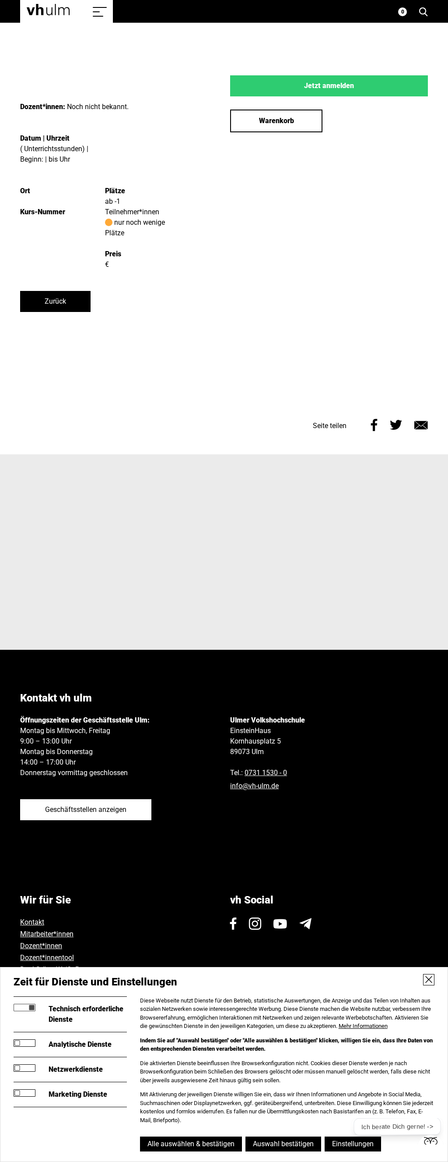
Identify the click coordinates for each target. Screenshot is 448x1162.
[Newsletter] (305, 923)
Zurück (55, 301)
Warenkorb (276, 121)
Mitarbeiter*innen (47, 934)
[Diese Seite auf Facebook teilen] (374, 424)
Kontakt (32, 922)
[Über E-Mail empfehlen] (421, 424)
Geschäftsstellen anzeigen (85, 809)
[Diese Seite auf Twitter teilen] (396, 424)
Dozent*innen (41, 946)
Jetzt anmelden (329, 85)
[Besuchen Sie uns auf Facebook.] (233, 923)
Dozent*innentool (47, 957)
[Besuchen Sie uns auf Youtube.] (280, 923)
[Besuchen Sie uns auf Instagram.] (255, 923)
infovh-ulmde (254, 786)
